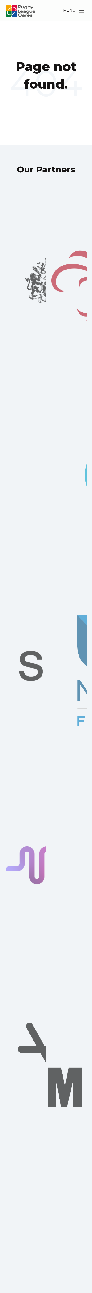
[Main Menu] (81, 10)
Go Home (46, 103)
